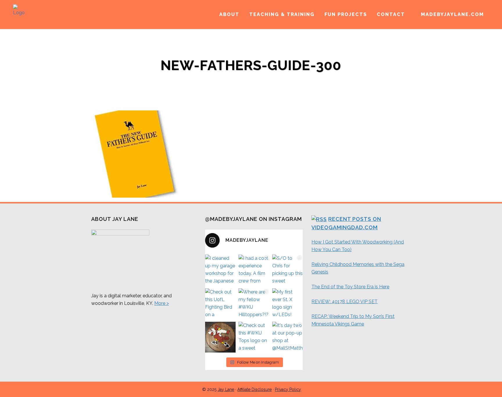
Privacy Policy (288, 389)
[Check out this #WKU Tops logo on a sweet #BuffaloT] (254, 337)
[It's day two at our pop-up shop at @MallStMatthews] (287, 337)
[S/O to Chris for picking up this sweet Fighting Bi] (287, 270)
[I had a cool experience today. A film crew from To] (254, 270)
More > (161, 303)
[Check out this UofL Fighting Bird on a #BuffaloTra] (220, 303)
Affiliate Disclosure (254, 389)
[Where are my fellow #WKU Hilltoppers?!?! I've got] (254, 303)
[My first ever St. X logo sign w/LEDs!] (287, 303)
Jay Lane (226, 389)
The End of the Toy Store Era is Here (350, 286)
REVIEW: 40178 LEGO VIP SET (344, 301)
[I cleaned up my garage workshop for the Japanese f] (220, 270)
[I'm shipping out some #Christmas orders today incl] (220, 337)
